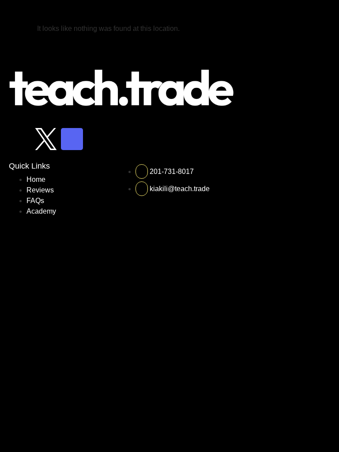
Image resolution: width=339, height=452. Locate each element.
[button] (327, 11)
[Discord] (72, 139)
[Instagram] (20, 139)
